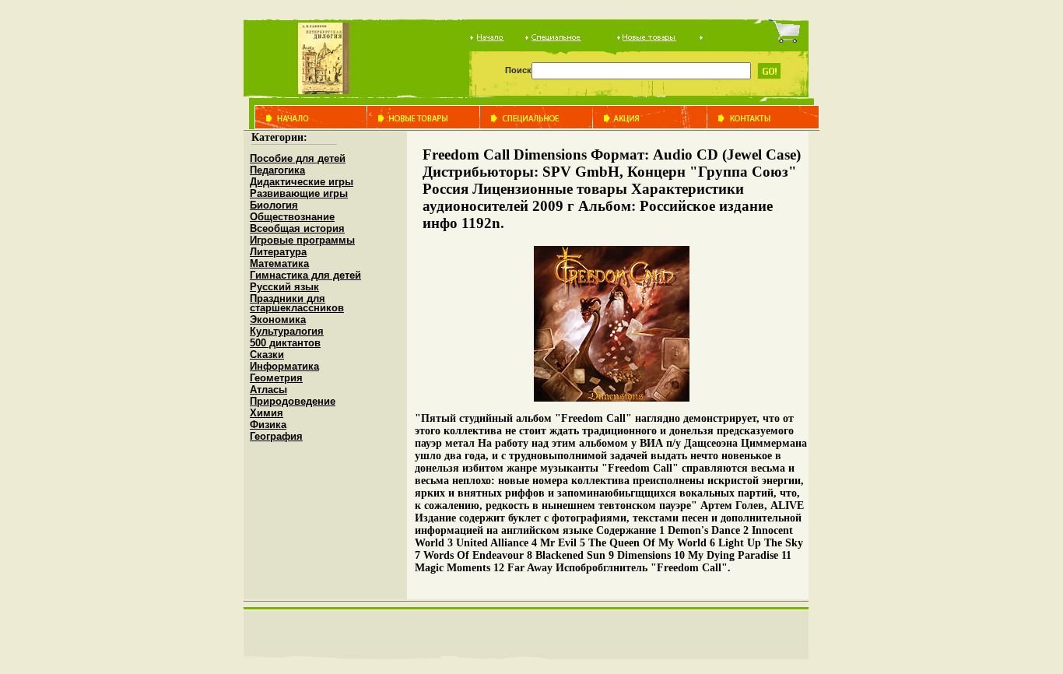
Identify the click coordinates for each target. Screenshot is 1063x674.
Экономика (278, 319)
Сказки (267, 354)
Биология (274, 205)
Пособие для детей (298, 158)
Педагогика (277, 170)
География (276, 436)
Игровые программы (302, 240)
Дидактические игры (301, 182)
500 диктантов (285, 343)
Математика (279, 263)
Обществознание (292, 217)
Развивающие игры (299, 193)
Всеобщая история (297, 228)
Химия (266, 413)
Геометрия (276, 378)
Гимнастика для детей (305, 275)
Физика (268, 424)
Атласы (268, 389)
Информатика (284, 366)
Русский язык (284, 287)
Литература (278, 252)
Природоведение (292, 401)
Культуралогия (287, 331)
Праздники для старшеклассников (297, 303)
